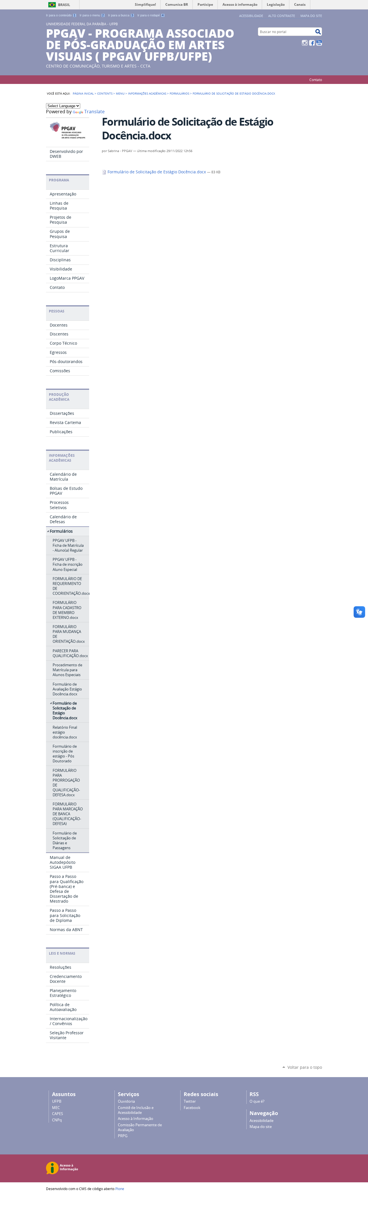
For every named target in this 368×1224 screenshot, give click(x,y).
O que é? (257, 1101)
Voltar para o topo (305, 1067)
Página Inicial (83, 93)
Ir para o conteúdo (60, 15)
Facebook (312, 43)
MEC (56, 1107)
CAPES (57, 1113)
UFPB (56, 1101)
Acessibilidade (251, 16)
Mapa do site (311, 16)
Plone (119, 1188)
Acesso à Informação (135, 1118)
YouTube (319, 43)
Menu (120, 93)
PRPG (122, 1135)
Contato (315, 79)
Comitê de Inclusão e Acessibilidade (136, 1110)
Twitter (190, 1101)
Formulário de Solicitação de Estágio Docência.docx (156, 171)
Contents (104, 93)
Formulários (179, 93)
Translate (94, 112)
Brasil (64, 4)
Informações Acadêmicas (147, 93)
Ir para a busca (120, 15)
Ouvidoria (126, 1101)
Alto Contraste (281, 16)
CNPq (57, 1120)
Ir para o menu (92, 15)
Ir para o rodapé (150, 15)
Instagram (305, 43)
